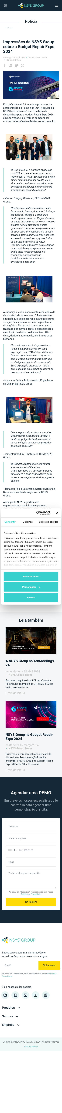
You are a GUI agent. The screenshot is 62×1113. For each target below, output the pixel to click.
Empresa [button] (8, 1025)
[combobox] (12, 850)
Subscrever (49, 965)
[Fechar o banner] (57, 513)
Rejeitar (31, 597)
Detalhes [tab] (28, 521)
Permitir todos (31, 576)
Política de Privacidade (31, 894)
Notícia (9, 28)
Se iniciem (31, 901)
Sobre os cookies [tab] (48, 521)
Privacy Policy (31, 1046)
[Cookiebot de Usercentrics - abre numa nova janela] (37, 513)
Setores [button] (8, 1016)
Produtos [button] (9, 1008)
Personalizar (29, 587)
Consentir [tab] (10, 521)
